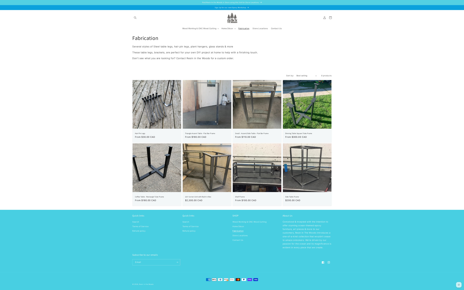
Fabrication (237, 231)
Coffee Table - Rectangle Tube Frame (149, 197)
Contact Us (237, 240)
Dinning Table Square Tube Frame (298, 133)
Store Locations (240, 235)
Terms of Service (140, 226)
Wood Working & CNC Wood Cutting (249, 222)
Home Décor (238, 226)
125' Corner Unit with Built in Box (198, 197)
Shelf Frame (240, 197)
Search (135, 222)
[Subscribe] (177, 262)
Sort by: (290, 75)
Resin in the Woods (146, 284)
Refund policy (139, 231)
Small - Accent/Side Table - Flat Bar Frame (252, 133)
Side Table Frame (292, 197)
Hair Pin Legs (140, 133)
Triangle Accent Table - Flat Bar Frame (200, 133)
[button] (135, 18)
